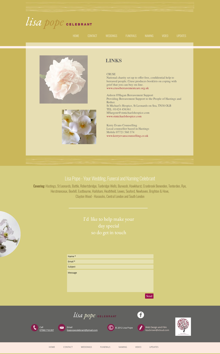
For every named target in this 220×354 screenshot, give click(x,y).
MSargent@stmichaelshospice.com (128, 113)
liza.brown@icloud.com (157, 330)
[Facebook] (140, 315)
